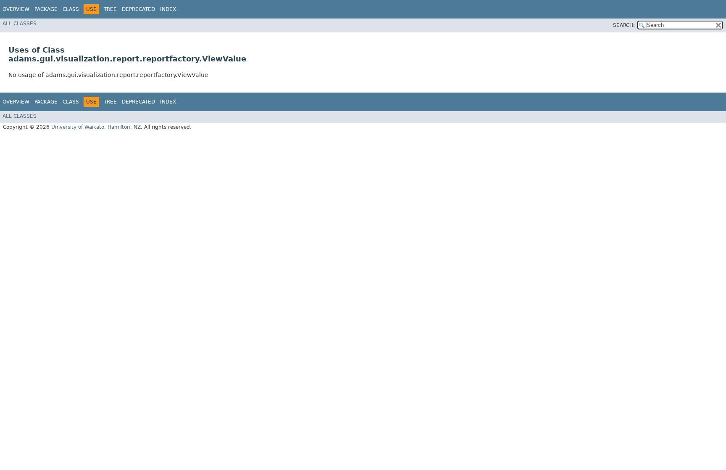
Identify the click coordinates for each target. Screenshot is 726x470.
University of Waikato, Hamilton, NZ (96, 127)
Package (46, 9)
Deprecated (138, 9)
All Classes (20, 24)
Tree (110, 9)
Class (71, 9)
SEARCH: (624, 25)
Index (168, 9)
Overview (16, 9)
